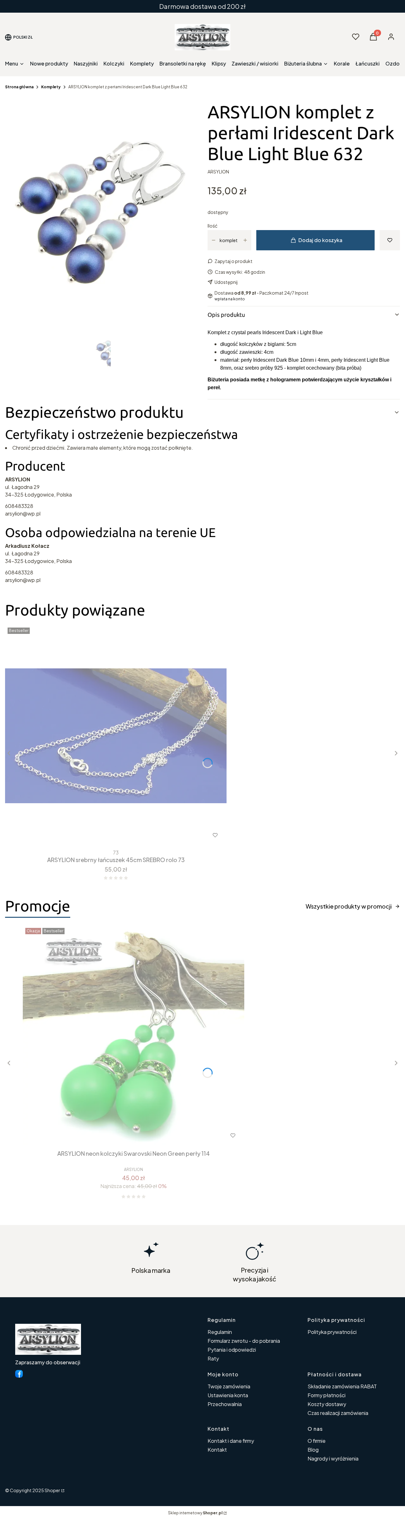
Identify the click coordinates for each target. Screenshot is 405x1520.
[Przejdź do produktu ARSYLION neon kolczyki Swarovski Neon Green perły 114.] (133, 1036)
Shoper (52, 1490)
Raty (213, 1358)
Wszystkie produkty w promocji (349, 906)
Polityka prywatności (332, 1332)
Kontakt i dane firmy (231, 1440)
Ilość (212, 225)
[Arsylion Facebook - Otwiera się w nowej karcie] (19, 1374)
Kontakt (217, 1449)
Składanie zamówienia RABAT (342, 1386)
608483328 (19, 506)
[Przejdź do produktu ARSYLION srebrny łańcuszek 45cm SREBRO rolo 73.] (116, 736)
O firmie (317, 1440)
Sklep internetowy (195, 1513)
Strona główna (19, 86)
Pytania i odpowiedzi (232, 1349)
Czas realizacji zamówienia (338, 1413)
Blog (313, 1449)
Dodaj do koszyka (320, 240)
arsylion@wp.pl (22, 513)
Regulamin (220, 1332)
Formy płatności (327, 1395)
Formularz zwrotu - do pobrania (244, 1340)
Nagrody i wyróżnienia (333, 1458)
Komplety (51, 86)
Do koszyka (103, 835)
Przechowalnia (225, 1404)
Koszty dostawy (327, 1404)
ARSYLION (218, 171)
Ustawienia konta (228, 1395)
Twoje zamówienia (229, 1386)
